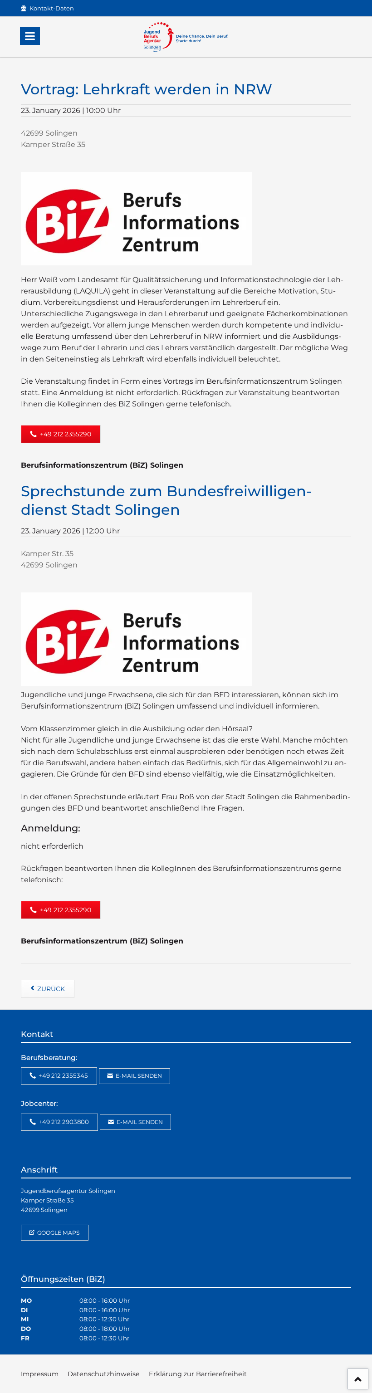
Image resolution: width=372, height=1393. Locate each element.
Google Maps (58, 1232)
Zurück (51, 989)
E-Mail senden (138, 1075)
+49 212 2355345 (62, 1075)
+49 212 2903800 (63, 1121)
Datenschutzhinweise (104, 1374)
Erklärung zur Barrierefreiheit (198, 1374)
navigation (30, 36)
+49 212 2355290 (64, 434)
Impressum (40, 1374)
